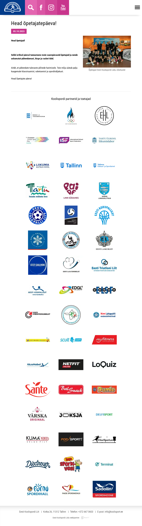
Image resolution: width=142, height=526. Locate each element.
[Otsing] (31, 7)
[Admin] (1, 1)
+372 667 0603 (85, 511)
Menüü (104, 7)
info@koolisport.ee (114, 511)
